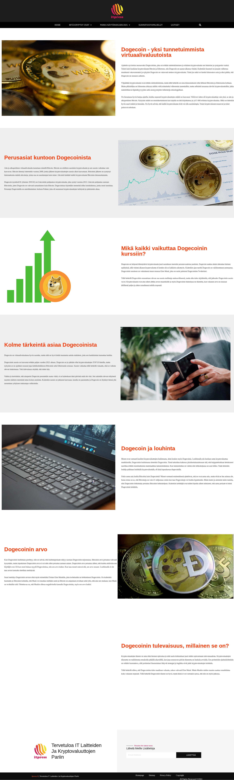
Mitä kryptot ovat (79, 25)
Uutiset (175, 25)
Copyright (180, 775)
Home (58, 25)
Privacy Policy (165, 775)
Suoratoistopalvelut (150, 25)
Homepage (140, 775)
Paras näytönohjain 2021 (114, 25)
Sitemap (152, 775)
